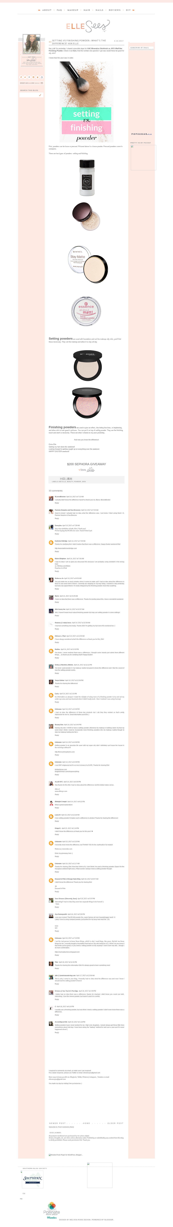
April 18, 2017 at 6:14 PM (65, 1006)
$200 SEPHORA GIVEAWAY (86, 464)
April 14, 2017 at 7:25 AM (89, 510)
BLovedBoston (60, 497)
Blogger (108, 1220)
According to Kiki (61, 1022)
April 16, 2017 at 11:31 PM (68, 962)
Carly (57, 694)
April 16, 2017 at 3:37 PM (86, 899)
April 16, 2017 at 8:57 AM (89, 879)
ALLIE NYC (59, 782)
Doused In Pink (60, 888)
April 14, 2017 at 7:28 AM (71, 525)
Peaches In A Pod (61, 568)
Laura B (58, 815)
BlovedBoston (105, 500)
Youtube (100, 1077)
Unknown (58, 709)
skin (84, 481)
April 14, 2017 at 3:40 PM (72, 725)
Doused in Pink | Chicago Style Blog (67, 879)
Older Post (116, 1123)
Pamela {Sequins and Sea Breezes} (67, 510)
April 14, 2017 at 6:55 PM (72, 782)
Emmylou (58, 525)
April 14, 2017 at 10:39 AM (81, 623)
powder (77, 481)
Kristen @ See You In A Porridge (66, 991)
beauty (70, 481)
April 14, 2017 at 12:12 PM (83, 665)
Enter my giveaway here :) (64, 853)
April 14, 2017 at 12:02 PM (70, 649)
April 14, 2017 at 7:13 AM (75, 497)
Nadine (57, 649)
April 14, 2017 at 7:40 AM (75, 559)
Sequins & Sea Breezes (69, 515)
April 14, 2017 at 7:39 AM (76, 541)
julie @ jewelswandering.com (65, 975)
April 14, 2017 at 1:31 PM (68, 694)
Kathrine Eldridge (61, 541)
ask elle (62, 481)
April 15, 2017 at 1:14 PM (70, 828)
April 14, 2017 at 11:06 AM (75, 636)
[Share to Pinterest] (71, 478)
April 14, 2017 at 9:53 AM (72, 578)
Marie (57, 596)
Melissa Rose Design (80, 1220)
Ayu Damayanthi (61, 914)
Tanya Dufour (59, 680)
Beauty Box (59, 725)
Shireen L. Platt (60, 636)
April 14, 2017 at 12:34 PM (74, 680)
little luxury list (60, 609)
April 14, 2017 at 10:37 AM (75, 609)
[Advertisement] (86, 1103)
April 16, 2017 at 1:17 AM (71, 863)
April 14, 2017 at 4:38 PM (71, 742)
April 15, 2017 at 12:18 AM (70, 815)
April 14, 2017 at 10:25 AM (69, 596)
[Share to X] (66, 478)
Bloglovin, (73, 1077)
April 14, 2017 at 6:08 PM (71, 762)
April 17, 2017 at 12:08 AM (85, 975)
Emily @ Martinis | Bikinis (64, 665)
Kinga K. (58, 828)
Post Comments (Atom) (66, 1127)
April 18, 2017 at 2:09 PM (87, 991)
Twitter (74, 1073)
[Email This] (61, 478)
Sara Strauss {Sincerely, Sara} (66, 899)
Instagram (93, 1077)
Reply (57, 503)
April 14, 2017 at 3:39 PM (71, 709)
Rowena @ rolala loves (63, 623)
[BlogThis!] (63, 478)
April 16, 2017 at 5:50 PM (76, 914)
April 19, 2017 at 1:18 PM (76, 1022)
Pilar (56, 962)
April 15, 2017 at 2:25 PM (71, 842)
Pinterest (86, 1077)
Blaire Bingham (60, 559)
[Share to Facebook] (68, 478)
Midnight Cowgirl (61, 801)
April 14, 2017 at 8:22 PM (76, 801)
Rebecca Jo (59, 578)
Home (86, 1123)
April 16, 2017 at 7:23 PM (71, 938)
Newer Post (57, 1123)
